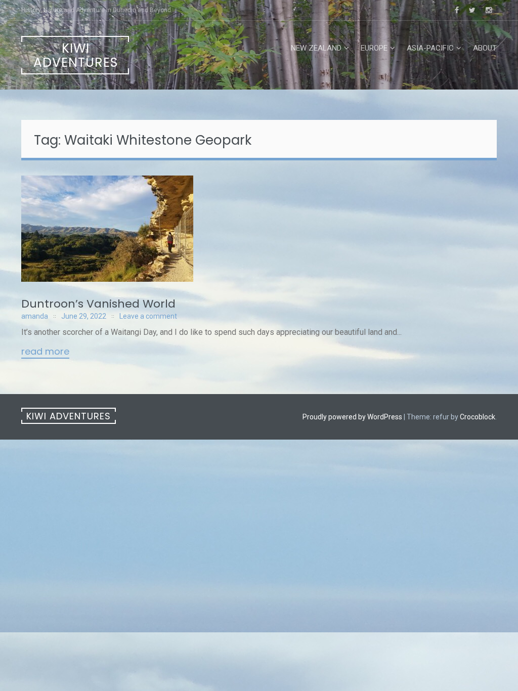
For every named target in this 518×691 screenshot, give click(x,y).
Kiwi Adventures (75, 55)
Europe (374, 48)
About (485, 48)
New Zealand (316, 48)
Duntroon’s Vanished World (98, 304)
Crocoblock (477, 417)
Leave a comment (148, 316)
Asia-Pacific (430, 48)
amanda (34, 316)
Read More (45, 352)
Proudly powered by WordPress (352, 417)
